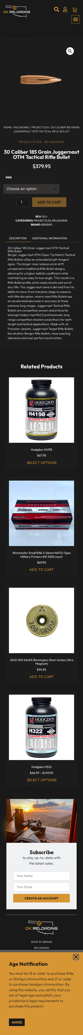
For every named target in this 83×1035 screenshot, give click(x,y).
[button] (76, 19)
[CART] (74, 10)
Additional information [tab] (49, 238)
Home (8, 127)
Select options (41, 462)
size (9, 177)
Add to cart (49, 202)
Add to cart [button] (41, 569)
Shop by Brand (41, 941)
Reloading (21, 127)
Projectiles (40, 127)
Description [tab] (18, 238)
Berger (47, 224)
